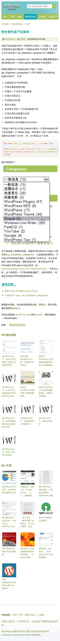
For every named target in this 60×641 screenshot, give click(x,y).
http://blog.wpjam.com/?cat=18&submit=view (24, 268)
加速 (20, 16)
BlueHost (15, 308)
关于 (21, 615)
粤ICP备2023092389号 (37, 631)
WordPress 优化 (23, 314)
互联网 (42, 16)
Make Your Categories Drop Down (21, 291)
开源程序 (52, 16)
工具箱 (40, 615)
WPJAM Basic (34, 635)
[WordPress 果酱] (11, 9)
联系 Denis (30, 615)
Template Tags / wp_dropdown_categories (26, 295)
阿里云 (42, 304)
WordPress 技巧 (17, 325)
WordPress (30, 16)
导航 (12, 16)
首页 (5, 16)
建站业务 (37, 314)
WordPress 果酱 (9, 631)
